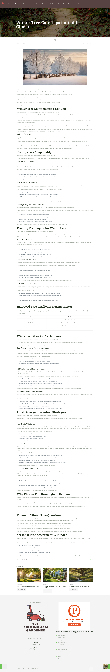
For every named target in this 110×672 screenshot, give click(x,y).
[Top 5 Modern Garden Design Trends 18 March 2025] (106, 666)
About (59, 658)
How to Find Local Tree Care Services (28, 586)
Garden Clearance (61, 637)
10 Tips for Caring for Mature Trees (79, 586)
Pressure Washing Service (63, 649)
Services (59, 656)
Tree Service (60, 651)
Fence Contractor (61, 635)
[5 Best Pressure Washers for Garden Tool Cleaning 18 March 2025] (3, 666)
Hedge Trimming (61, 644)
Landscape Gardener (62, 640)
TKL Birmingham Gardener (35, 602)
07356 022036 (36, 644)
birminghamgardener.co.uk (36, 638)
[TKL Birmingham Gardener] (3, 4)
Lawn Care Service (62, 647)
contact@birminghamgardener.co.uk (36, 649)
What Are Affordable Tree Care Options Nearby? (54, 587)
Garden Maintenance (62, 642)
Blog (22, 30)
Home (17, 30)
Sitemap (59, 654)
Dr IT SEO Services (35, 669)
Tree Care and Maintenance (32, 30)
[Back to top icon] (91, 669)
